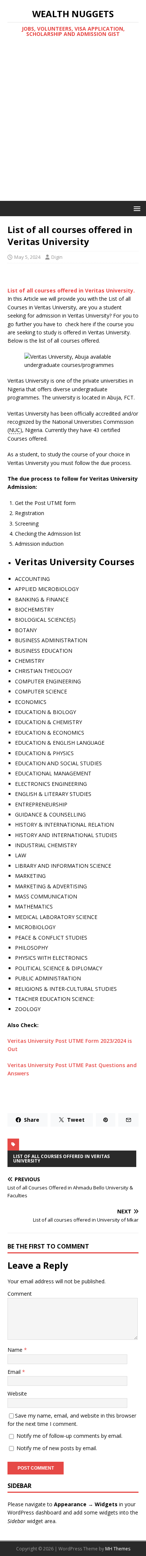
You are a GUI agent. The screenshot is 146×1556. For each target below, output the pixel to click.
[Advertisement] (73, 124)
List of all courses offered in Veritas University (61, 1158)
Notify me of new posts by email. (56, 1448)
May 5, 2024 (27, 257)
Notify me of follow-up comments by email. (69, 1435)
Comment (19, 1293)
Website (17, 1393)
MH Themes (117, 1549)
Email (14, 1371)
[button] (135, 208)
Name (15, 1349)
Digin (57, 257)
